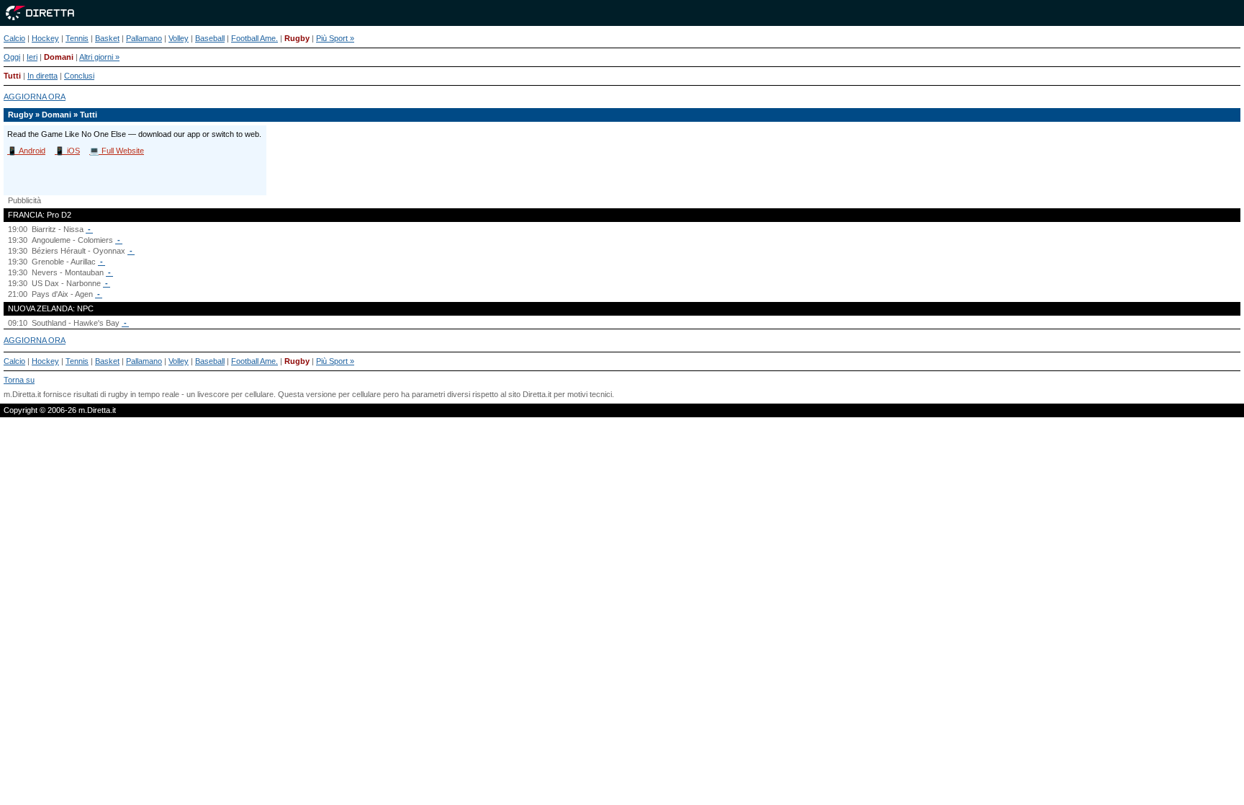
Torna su (19, 379)
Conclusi (79, 75)
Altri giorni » (99, 57)
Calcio (14, 38)
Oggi (12, 57)
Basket (107, 38)
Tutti (12, 75)
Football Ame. (254, 38)
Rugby (297, 38)
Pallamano (144, 38)
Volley (178, 38)
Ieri (32, 57)
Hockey (45, 38)
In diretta (42, 75)
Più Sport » (335, 38)
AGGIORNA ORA (35, 96)
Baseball (210, 38)
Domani (58, 57)
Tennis (77, 38)
